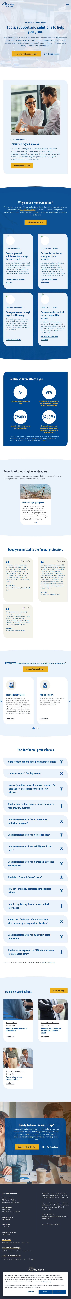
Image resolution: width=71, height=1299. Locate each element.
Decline (59, 1291)
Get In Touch (6, 1239)
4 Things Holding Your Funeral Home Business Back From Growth (51, 1030)
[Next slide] (70, 701)
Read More (10, 1036)
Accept (45, 1291)
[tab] (34, 522)
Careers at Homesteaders (11, 1255)
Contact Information (9, 1194)
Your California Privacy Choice (51, 1224)
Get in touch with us (48, 962)
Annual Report (46, 694)
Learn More (10, 718)
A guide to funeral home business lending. (14, 1078)
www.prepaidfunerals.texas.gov (51, 1216)
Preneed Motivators (15, 694)
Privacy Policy (47, 1282)
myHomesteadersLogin (11, 1247)
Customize (31, 1291)
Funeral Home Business (50, 1023)
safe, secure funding (28, 210)
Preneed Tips (11, 1023)
